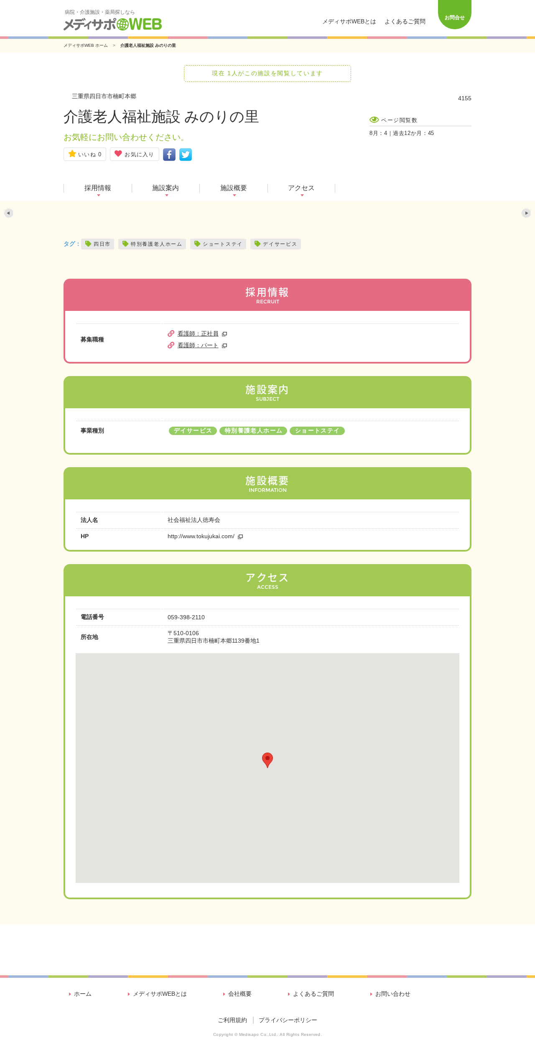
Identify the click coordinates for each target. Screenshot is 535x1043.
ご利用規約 (232, 1020)
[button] (267, 760)
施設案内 (165, 187)
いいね (90, 155)
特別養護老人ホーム (157, 244)
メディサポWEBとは (349, 21)
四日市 (102, 244)
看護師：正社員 (198, 333)
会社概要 (240, 993)
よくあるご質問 (405, 21)
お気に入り (139, 155)
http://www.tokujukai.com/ (201, 536)
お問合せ (455, 17)
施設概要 (233, 187)
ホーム (83, 993)
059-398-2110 (186, 617)
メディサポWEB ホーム (86, 45)
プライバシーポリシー (288, 1020)
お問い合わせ (392, 993)
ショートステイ (223, 244)
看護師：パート (198, 345)
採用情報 (97, 187)
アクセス (301, 187)
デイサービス (280, 244)
